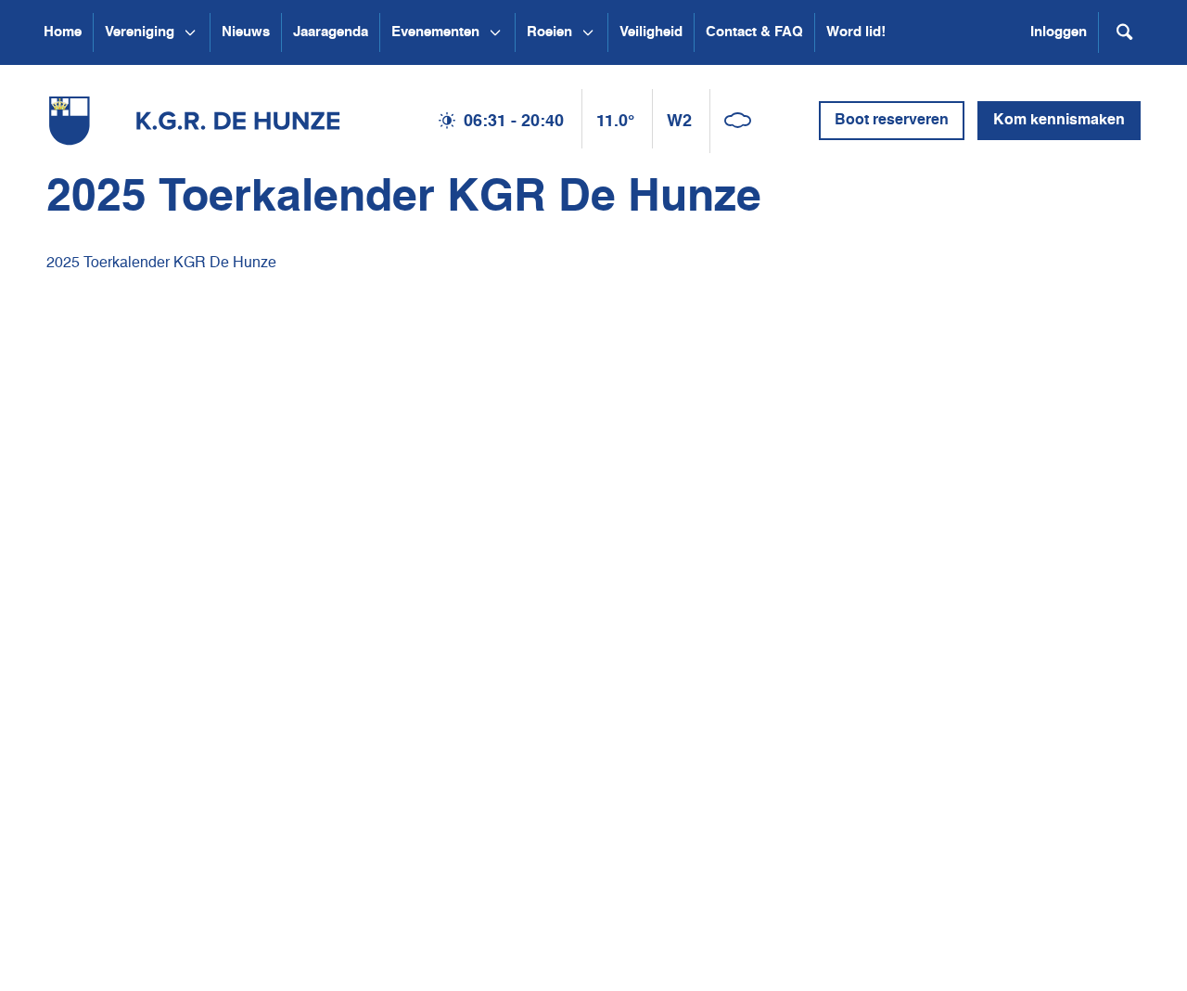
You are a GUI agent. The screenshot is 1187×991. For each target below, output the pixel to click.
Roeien (549, 32)
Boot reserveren (892, 120)
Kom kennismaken (1059, 120)
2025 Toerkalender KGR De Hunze (161, 263)
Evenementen (435, 32)
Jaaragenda (330, 32)
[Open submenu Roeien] (587, 32)
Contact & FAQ (754, 32)
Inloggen (1058, 32)
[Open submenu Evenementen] (495, 32)
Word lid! (856, 32)
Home (63, 32)
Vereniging (139, 32)
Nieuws (246, 32)
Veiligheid (651, 32)
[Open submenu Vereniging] (190, 32)
